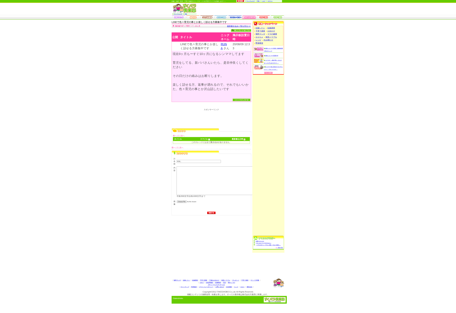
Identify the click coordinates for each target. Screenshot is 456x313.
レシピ (258, 40)
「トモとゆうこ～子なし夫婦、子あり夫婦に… (268, 245)
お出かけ (271, 31)
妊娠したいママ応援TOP (271, 55)
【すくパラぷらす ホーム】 (216, 284)
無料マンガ (260, 34)
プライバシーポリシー (206, 287)
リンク (236, 287)
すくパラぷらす (250, 1)
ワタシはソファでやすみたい (263, 243)
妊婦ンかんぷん (260, 241)
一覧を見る (280, 247)
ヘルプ (263, 1)
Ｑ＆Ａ (242, 287)
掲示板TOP (179, 26)
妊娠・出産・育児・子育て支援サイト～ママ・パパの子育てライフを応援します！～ (199, 1)
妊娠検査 (218, 282)
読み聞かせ (268, 40)
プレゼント (235, 280)
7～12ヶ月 (196, 26)
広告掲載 (229, 287)
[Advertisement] (211, 240)
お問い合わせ (219, 287)
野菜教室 (259, 43)
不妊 (224, 282)
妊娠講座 (271, 28)
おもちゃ (259, 37)
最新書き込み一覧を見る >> (239, 26)
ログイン (270, 1)
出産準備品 (209, 282)
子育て (187, 26)
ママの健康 (272, 34)
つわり (202, 282)
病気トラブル (271, 37)
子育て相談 (244, 280)
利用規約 (194, 287)
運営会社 (249, 287)
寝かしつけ (231, 282)
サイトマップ (184, 287)
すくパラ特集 (255, 280)
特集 (258, 1)
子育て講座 (260, 31)
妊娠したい (260, 28)
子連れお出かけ (214, 280)
